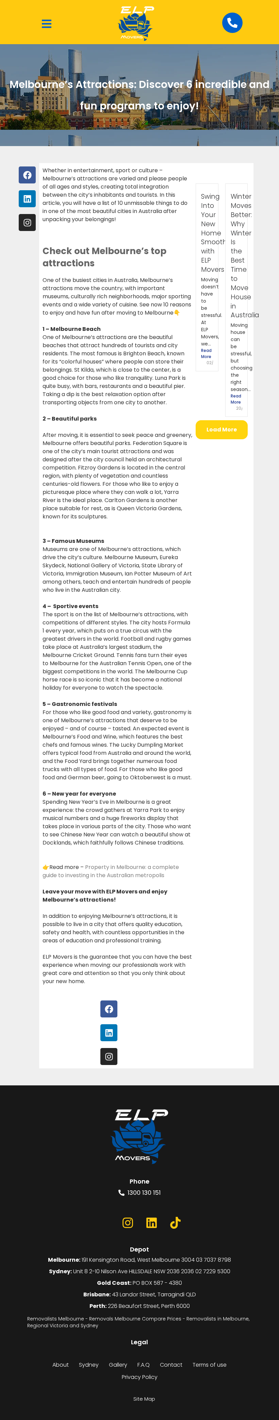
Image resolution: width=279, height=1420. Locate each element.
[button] (46, 24)
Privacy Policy (140, 1377)
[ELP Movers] (139, 1137)
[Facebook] (104, 1223)
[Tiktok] (175, 1223)
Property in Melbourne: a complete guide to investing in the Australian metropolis (111, 871)
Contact (171, 1365)
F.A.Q (143, 1365)
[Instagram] (128, 1223)
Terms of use (210, 1365)
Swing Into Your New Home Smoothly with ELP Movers (216, 233)
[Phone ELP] (232, 23)
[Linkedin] (151, 1223)
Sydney (89, 1365)
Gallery (118, 1365)
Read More (206, 353)
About (60, 1365)
